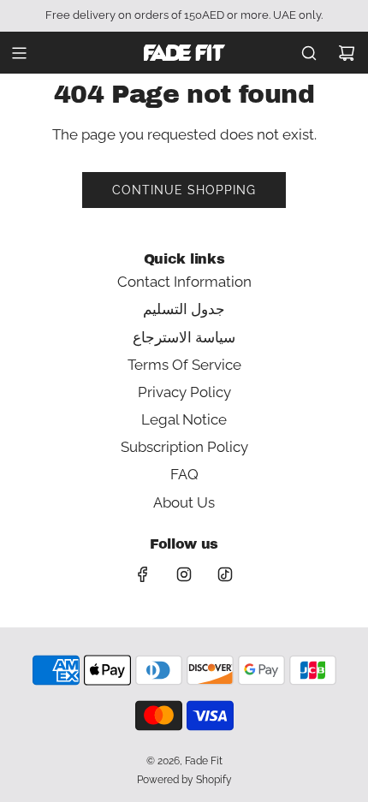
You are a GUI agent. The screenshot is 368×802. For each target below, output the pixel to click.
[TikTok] (225, 574)
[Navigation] (19, 53)
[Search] (309, 53)
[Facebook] (143, 574)
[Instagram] (184, 574)
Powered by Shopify (184, 780)
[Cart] (346, 53)
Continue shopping (184, 190)
